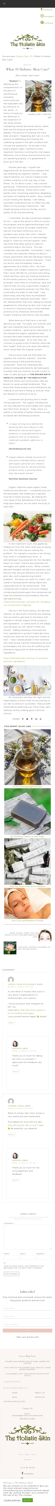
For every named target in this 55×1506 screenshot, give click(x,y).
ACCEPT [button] (27, 1500)
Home (15, 1393)
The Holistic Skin (28, 41)
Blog (14, 1397)
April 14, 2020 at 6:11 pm (24, 1163)
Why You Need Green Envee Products (27, 886)
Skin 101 (27, 65)
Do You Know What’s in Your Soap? (27, 836)
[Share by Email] (36, 719)
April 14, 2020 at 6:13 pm (24, 1051)
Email (23, 1254)
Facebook (48, 10)
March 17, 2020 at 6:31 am (20, 1108)
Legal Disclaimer (12, 1381)
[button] (27, 4)
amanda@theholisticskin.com (27, 1415)
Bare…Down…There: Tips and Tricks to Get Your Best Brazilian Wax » (21, 935)
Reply (12, 1023)
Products (40, 1397)
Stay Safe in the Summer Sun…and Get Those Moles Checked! (27, 1368)
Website (40, 1254)
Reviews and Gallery (15, 1401)
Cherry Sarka (16, 1106)
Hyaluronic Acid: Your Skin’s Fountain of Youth (27, 1374)
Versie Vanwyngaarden (22, 984)
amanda (17, 1048)
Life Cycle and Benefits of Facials (27, 920)
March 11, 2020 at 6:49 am (20, 987)
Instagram (49, 16)
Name (7, 1254)
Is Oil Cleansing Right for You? (27, 787)
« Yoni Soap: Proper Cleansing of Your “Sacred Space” (33, 948)
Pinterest (48, 23)
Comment (9, 1223)
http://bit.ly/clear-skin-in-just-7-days (26, 1125)
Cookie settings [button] (12, 1500)
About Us (40, 1393)
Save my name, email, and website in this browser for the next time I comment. (24, 1267)
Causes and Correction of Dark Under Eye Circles (27, 1362)
